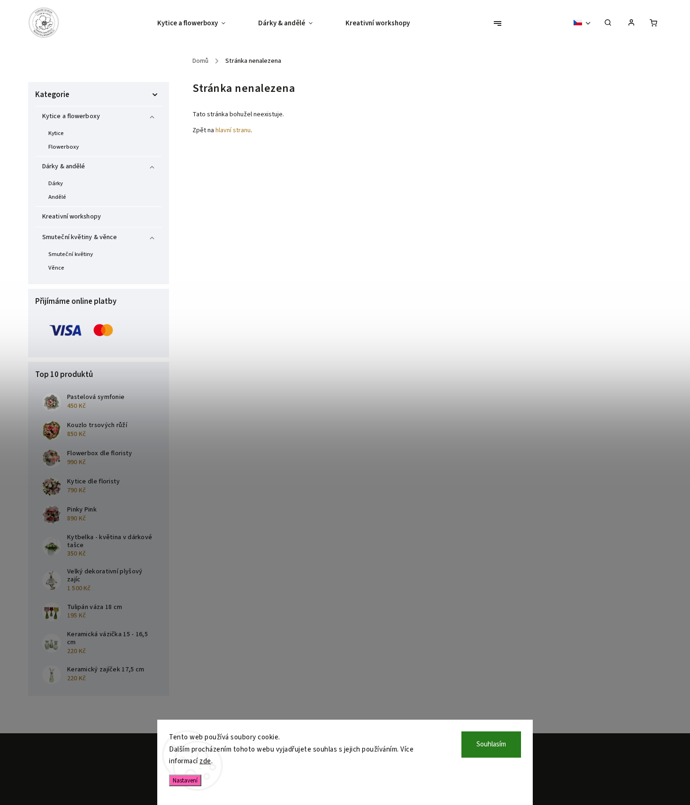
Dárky (55, 183)
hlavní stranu (233, 130)
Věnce (56, 267)
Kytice (56, 133)
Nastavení (185, 780)
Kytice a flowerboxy (71, 116)
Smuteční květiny (70, 254)
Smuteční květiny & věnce (79, 237)
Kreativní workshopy (71, 216)
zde (205, 761)
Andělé (57, 197)
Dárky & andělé (63, 166)
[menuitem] (199, 23)
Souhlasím (491, 744)
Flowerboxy (63, 147)
